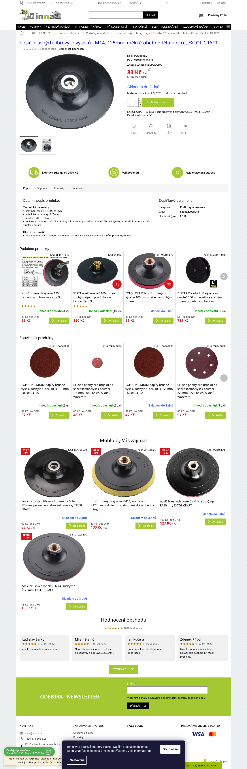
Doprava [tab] (42, 188)
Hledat (150, 15)
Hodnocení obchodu (123, 619)
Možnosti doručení (176, 93)
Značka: (151, 64)
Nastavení (77, 760)
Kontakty (135, 2)
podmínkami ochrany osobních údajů (184, 697)
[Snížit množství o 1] (140, 104)
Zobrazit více (123, 669)
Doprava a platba (109, 2)
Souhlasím (170, 749)
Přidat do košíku (160, 102)
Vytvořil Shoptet (219, 760)
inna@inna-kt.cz (34, 733)
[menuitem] (21, 27)
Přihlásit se (138, 705)
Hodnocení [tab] (77, 188)
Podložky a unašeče (192, 207)
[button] (54, 521)
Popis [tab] (26, 188)
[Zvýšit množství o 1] (140, 100)
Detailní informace (137, 115)
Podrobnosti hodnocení (71, 48)
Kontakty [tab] (59, 188)
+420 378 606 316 (35, 738)
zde (149, 750)
